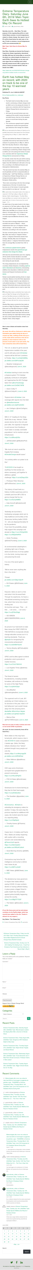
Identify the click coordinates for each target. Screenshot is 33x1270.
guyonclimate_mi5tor (18, 26)
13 (24, 1234)
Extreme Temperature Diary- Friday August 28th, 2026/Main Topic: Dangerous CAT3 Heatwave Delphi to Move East (16, 1040)
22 (4, 1239)
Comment (6, 961)
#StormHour (16, 711)
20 (24, 1236)
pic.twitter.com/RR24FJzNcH (14, 847)
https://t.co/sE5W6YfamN (13, 645)
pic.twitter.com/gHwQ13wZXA (15, 714)
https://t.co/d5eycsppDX (18, 753)
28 (28, 1239)
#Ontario (18, 805)
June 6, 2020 (21, 366)
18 (16, 1236)
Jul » (18, 1244)
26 (20, 1239)
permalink (25, 922)
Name (5, 982)
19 (20, 1236)
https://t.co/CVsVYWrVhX (13, 664)
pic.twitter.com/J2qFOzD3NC (14, 405)
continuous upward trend (12, 248)
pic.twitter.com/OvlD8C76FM (14, 385)
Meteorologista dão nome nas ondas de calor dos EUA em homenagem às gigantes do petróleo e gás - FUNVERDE (15, 1080)
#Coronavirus (9, 805)
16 (8, 1236)
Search (5, 1248)
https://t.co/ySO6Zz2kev (13, 793)
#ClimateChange (10, 454)
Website (5, 994)
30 (8, 1242)
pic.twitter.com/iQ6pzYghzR (14, 580)
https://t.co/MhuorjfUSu (12, 437)
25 (16, 1239)
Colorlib (22, 1266)
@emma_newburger (17, 95)
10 (12, 1234)
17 (12, 1236)
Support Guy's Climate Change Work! (13, 1003)
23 (8, 1239)
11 (16, 1234)
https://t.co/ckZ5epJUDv (20, 477)
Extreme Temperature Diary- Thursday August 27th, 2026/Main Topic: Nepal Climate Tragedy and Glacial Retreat (15, 1048)
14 (28, 1234)
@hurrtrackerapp (18, 383)
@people (8, 639)
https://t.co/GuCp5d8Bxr (13, 499)
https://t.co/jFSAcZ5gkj (12, 612)
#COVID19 (10, 467)
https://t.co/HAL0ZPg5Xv (13, 776)
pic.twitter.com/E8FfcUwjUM (14, 360)
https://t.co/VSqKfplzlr (12, 820)
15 (4, 1236)
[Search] (28, 1018)
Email (4, 988)
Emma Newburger (7, 95)
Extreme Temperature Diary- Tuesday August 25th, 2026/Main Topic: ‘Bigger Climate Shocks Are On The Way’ (15, 1066)
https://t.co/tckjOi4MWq (20, 358)
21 (28, 1236)
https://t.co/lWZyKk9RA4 (13, 534)
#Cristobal (23, 353)
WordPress (16, 1268)
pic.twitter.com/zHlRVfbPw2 (14, 756)
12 (20, 1234)
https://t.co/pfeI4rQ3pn (12, 686)
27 (24, 1239)
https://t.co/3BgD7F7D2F (13, 899)
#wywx (22, 711)
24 (12, 1239)
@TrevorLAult (9, 842)
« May (14, 1244)
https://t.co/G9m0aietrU (12, 845)
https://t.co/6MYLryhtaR (13, 867)
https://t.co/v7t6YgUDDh (19, 532)
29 (4, 1242)
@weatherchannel (13, 402)
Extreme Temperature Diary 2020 (12, 922)
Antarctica (19, 268)
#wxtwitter (8, 711)
